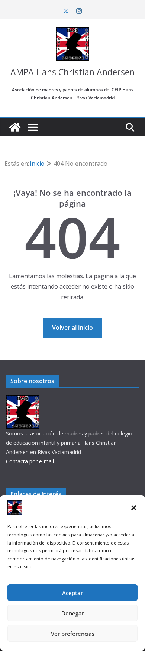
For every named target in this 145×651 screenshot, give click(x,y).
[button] (134, 508)
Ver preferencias (72, 633)
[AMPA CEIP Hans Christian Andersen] (15, 127)
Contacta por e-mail (30, 461)
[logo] (22, 400)
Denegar (72, 613)
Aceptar (72, 592)
